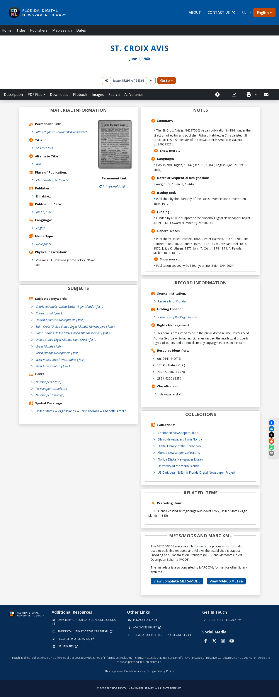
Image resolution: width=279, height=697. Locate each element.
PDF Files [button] (35, 94)
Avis (38, 164)
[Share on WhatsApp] (273, 447)
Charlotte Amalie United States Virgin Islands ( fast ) (69, 306)
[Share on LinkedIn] (273, 429)
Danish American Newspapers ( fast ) (60, 320)
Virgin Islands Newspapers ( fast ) (58, 353)
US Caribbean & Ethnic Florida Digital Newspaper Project (196, 472)
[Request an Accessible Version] (218, 94)
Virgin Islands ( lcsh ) (49, 346)
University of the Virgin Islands (177, 317)
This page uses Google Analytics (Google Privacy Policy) (139, 671)
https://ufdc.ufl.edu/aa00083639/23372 (61, 132)
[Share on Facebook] (273, 422)
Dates (81, 30)
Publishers (39, 30)
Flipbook (80, 94)
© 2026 (139, 688)
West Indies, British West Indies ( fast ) (60, 360)
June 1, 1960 (44, 212)
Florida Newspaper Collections (179, 453)
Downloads (59, 94)
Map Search (62, 30)
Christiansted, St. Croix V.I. (53, 180)
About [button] (195, 12)
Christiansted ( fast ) (49, 313)
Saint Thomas (89, 411)
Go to (165, 80)
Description (13, 94)
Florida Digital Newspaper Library (181, 459)
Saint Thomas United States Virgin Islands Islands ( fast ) (73, 333)
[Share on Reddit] (273, 441)
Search (114, 94)
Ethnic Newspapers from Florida (180, 439)
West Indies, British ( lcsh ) (53, 366)
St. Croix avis (44, 148)
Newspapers (48, 382)
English (263, 12)
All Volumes (133, 94)
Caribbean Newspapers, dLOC (179, 433)
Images (98, 94)
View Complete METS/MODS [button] (177, 581)
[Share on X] (273, 435)
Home (7, 30)
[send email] (273, 453)
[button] (246, 12)
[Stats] (235, 94)
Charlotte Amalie (114, 411)
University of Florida (172, 301)
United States (45, 411)
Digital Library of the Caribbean (179, 446)
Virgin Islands (67, 411)
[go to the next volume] (151, 80)
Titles (21, 30)
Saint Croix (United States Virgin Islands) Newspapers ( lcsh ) (75, 326)
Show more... (170, 151)
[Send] (266, 94)
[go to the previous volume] (106, 80)
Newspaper (43, 244)
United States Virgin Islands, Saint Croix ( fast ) (66, 340)
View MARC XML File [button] (226, 581)
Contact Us (219, 12)
